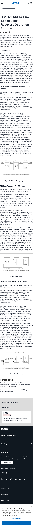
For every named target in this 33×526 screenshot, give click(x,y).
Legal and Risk (5, 488)
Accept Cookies (16, 523)
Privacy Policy (5, 500)
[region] (16, 515)
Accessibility (4, 494)
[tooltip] (10, 415)
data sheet (10, 391)
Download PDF (7, 28)
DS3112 (5, 35)
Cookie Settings (16, 518)
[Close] (31, 506)
